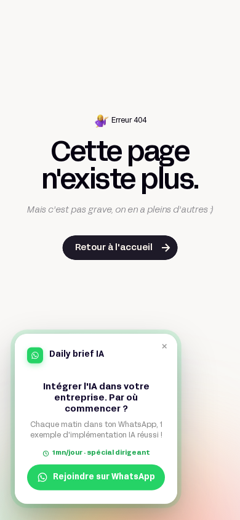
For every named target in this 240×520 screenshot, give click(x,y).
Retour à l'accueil (114, 248)
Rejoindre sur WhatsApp (104, 477)
